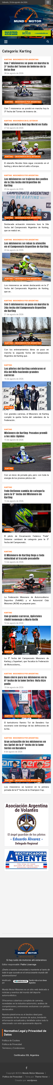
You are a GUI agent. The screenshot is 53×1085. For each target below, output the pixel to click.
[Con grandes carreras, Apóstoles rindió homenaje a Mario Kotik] (26, 640)
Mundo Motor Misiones (33, 1073)
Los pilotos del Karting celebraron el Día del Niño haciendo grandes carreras (25, 372)
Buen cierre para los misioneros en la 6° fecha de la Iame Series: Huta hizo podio (25, 680)
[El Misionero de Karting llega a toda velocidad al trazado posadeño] (26, 579)
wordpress (32, 1080)
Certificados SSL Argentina (26, 1055)
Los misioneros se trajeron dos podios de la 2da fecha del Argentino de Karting (26, 182)
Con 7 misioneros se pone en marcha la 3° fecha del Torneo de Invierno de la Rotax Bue (26, 66)
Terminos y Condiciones (13, 1048)
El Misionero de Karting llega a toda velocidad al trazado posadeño (24, 556)
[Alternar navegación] (6, 41)
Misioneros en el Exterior (25, 121)
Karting (8, 60)
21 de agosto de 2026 (13, 314)
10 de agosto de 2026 (13, 623)
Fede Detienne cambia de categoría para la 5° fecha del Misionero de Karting (24, 494)
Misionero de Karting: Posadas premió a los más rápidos (25, 434)
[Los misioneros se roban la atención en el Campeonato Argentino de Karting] (26, 267)
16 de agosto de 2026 (13, 379)
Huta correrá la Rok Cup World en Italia (25, 124)
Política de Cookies (11, 1040)
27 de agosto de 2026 (13, 128)
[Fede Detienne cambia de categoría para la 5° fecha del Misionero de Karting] (26, 518)
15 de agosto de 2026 (13, 440)
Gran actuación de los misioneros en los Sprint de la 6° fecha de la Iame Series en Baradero (25, 745)
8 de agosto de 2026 (13, 752)
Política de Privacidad (12, 1044)
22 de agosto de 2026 (13, 250)
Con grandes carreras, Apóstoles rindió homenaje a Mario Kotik (23, 617)
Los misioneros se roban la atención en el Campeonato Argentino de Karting (26, 244)
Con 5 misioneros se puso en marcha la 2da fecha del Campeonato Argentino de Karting (26, 307)
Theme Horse (41, 1076)
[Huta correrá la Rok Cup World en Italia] (26, 145)
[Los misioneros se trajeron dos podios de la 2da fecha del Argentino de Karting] (26, 206)
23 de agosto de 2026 (13, 189)
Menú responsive (48, 2)
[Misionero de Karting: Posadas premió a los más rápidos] (26, 456)
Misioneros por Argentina (25, 60)
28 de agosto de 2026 (13, 73)
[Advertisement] (26, 901)
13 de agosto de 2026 (13, 562)
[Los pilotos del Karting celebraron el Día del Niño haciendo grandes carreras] (26, 395)
